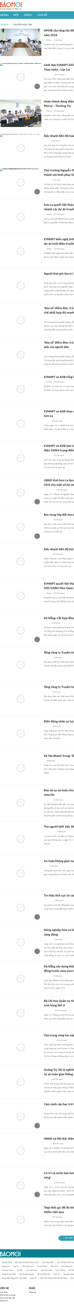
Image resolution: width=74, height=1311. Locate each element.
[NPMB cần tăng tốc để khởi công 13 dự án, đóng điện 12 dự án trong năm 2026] (20, 42)
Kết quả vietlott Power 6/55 (27, 1262)
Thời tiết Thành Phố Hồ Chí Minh (53, 1278)
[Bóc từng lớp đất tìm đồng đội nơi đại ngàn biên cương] (20, 526)
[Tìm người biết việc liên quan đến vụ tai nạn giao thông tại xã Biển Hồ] (20, 838)
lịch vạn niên (46, 1270)
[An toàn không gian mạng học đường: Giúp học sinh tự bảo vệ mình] (20, 873)
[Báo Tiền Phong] (47, 726)
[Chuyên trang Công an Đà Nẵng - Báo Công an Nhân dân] (46, 141)
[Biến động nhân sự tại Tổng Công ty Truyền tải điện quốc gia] (20, 733)
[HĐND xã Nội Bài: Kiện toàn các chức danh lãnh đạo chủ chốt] (20, 1150)
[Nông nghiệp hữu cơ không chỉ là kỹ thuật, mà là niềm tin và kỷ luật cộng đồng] (20, 941)
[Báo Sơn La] (49, 490)
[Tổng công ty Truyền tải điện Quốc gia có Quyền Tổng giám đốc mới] (20, 698)
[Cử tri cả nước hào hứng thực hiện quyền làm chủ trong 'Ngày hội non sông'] (20, 1185)
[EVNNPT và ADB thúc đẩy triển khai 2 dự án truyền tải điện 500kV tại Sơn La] (20, 423)
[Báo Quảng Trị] (49, 279)
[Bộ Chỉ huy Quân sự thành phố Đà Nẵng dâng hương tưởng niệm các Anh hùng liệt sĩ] (20, 1012)
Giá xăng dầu (48, 1262)
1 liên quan (56, 726)
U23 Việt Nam (28, 1266)
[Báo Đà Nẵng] (48, 901)
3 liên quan (58, 40)
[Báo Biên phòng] (47, 800)
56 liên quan (58, 800)
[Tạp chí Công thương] (48, 75)
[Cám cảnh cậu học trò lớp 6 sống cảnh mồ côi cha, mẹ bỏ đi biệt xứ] (20, 1116)
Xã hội (19, 1270)
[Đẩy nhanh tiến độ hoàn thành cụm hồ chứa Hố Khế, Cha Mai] (20, 147)
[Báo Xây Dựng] (47, 456)
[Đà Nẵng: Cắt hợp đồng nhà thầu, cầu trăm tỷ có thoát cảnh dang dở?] (20, 630)
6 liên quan (55, 623)
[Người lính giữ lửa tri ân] (20, 285)
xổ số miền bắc (43, 1274)
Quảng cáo (4, 1301)
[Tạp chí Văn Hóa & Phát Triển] (46, 1079)
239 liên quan (59, 75)
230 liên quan (61, 1040)
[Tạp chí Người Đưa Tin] (46, 623)
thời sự (57, 1274)
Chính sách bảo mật (7, 1298)
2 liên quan (56, 180)
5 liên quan (58, 657)
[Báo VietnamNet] (47, 421)
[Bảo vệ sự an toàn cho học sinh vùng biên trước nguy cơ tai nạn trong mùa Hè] (20, 802)
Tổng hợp (32, 1292)
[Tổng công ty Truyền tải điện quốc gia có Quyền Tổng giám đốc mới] (20, 664)
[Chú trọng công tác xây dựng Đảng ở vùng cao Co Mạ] (20, 1047)
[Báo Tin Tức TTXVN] (46, 318)
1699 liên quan (57, 1079)
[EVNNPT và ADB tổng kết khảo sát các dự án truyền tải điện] (20, 389)
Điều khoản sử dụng (7, 1295)
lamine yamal (8, 1270)
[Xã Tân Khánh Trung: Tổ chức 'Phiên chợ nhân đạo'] (20, 767)
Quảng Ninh (7, 1262)
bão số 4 (54, 1266)
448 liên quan (59, 1183)
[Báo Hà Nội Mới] (47, 1144)
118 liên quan (57, 1217)
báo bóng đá (67, 1266)
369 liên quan (58, 1144)
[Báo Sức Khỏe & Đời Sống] (47, 180)
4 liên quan (61, 832)
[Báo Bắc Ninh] (47, 554)
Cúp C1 (16, 1266)
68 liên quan (58, 520)
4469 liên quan (60, 1010)
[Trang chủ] (11, 5)
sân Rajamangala (26, 1274)
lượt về (33, 1278)
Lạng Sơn (6, 1266)
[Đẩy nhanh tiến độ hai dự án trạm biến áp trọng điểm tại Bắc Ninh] (20, 561)
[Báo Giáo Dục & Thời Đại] (46, 866)
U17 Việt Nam (32, 1270)
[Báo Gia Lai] (49, 832)
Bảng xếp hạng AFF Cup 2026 (14, 1278)
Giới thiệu (4, 1292)
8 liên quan (58, 976)
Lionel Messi (42, 1266)
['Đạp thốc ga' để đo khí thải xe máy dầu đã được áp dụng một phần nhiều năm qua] (20, 1219)
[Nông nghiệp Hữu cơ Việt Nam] (48, 940)
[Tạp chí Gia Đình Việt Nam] (48, 1183)
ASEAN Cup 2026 (9, 1274)
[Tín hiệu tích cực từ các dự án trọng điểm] (20, 907)
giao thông (60, 1270)
